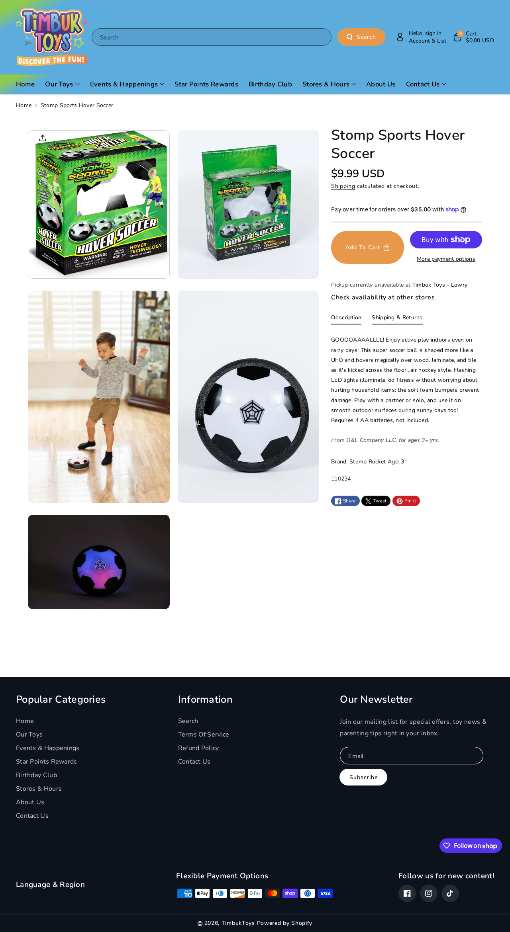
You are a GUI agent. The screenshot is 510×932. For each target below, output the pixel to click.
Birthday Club (36, 775)
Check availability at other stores (383, 297)
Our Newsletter (376, 699)
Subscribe (363, 777)
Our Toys (29, 734)
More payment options (446, 259)
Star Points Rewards (46, 761)
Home (23, 105)
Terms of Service (204, 734)
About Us (30, 802)
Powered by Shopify (285, 923)
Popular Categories (61, 699)
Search (366, 37)
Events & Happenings (48, 748)
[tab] (346, 320)
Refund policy (198, 748)
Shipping (343, 186)
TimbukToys (238, 923)
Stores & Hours (39, 788)
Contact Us (32, 815)
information (205, 699)
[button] (473, 37)
